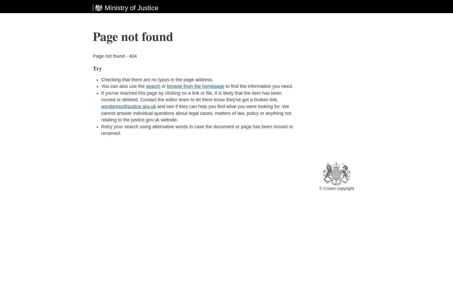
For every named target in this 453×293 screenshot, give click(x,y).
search (153, 86)
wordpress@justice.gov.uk (128, 106)
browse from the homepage (195, 86)
